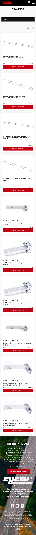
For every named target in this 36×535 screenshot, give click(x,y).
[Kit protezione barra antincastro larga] (18, 125)
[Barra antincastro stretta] (18, 84)
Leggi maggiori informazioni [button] (18, 471)
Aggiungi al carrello (18, 67)
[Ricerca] (22, 2)
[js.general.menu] (33, 3)
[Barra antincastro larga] (18, 44)
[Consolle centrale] (18, 208)
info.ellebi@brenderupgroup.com (18, 496)
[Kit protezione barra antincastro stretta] (18, 166)
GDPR (18, 529)
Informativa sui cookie (24, 527)
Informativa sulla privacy (14, 524)
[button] (28, 28)
